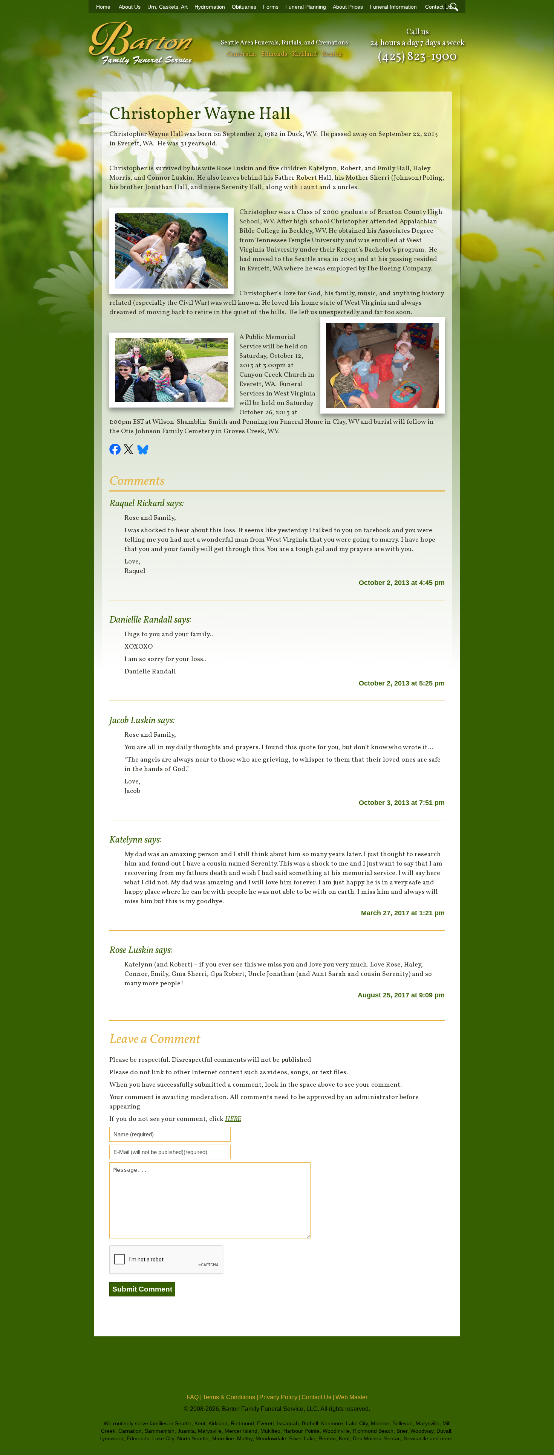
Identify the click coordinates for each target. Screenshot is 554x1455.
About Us (130, 7)
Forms (271, 7)
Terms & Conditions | (230, 1397)
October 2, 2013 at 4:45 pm (402, 582)
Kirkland (304, 54)
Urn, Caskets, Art (167, 7)
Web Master (351, 1397)
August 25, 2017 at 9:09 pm (401, 995)
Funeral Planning (305, 7)
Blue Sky (143, 450)
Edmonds (274, 54)
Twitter (129, 450)
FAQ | (194, 1397)
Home (103, 7)
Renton (332, 54)
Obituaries (244, 7)
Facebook (116, 450)
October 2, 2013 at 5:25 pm (402, 683)
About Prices (348, 7)
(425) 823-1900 (417, 57)
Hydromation (209, 7)
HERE (233, 1119)
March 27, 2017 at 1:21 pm (403, 913)
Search (454, 6)
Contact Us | (317, 1397)
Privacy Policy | (279, 1397)
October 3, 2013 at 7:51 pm (402, 802)
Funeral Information (393, 7)
